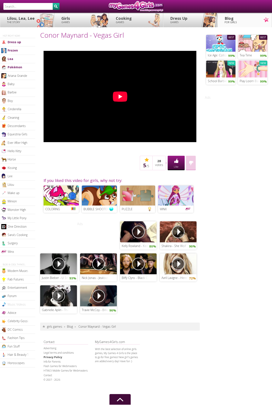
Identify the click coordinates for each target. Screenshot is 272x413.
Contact (48, 375)
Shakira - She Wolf (174, 246)
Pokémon (15, 67)
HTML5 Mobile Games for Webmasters (66, 370)
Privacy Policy (53, 357)
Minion (12, 201)
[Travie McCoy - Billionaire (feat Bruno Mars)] (98, 295)
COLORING (52, 209)
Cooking (124, 20)
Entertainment (17, 288)
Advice (12, 313)
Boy (10, 101)
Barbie (12, 92)
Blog (231, 20)
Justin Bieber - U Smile (57, 278)
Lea (10, 59)
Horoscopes (16, 363)
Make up (14, 193)
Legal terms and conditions (59, 352)
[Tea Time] (252, 43)
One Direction (17, 226)
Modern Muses (18, 271)
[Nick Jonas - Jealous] (98, 263)
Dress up (14, 42)
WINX (163, 209)
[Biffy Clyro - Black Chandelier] (138, 263)
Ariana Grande (17, 76)
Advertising (50, 348)
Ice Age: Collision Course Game (221, 55)
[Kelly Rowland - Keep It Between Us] (138, 231)
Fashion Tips (16, 338)
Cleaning (13, 118)
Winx (11, 252)
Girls (65, 20)
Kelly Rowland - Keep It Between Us (139, 246)
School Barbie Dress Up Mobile (221, 81)
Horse (12, 159)
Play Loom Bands (252, 81)
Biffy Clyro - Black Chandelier (139, 278)
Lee (10, 176)
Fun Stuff (14, 346)
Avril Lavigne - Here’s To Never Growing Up (179, 278)
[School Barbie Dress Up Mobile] (220, 68)
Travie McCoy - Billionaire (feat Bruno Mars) (99, 310)
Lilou (11, 185)
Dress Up (178, 20)
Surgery (13, 243)
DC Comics (15, 329)
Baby (11, 84)
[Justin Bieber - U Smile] (58, 263)
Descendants (17, 126)
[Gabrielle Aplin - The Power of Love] (58, 295)
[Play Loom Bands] (252, 68)
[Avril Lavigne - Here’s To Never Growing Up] (178, 263)
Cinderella (14, 109)
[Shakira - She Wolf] (178, 231)
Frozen (13, 50)
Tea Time (246, 55)
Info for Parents (52, 361)
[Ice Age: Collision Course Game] (220, 43)
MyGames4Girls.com (136, 6)
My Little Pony (17, 218)
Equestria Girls (17, 134)
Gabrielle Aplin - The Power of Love (59, 310)
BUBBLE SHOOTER (96, 209)
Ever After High (17, 143)
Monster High (17, 210)
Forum (12, 296)
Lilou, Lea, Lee (21, 20)
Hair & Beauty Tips (20, 355)
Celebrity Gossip (19, 321)
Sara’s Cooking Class (21, 235)
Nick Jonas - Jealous (95, 278)
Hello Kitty (14, 151)
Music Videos (17, 304)
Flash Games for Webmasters (60, 366)
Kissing (12, 168)
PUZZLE (127, 209)
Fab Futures (16, 279)
